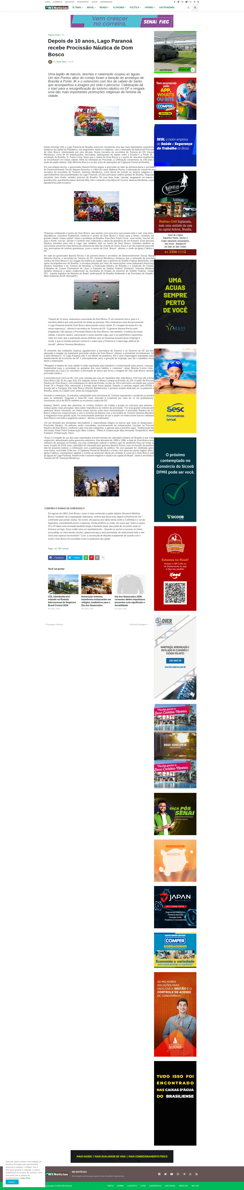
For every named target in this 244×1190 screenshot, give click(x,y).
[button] (188, 7)
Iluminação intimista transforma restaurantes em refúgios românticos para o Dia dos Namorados (96, 601)
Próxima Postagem (138, 624)
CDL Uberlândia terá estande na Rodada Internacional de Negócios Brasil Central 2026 (62, 601)
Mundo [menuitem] (103, 7)
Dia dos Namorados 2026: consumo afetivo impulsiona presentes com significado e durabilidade (130, 601)
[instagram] (182, 2)
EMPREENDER (106, 2)
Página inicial (54, 35)
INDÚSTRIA (69, 2)
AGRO (47, 2)
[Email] (97, 557)
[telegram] (194, 2)
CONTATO (132, 1186)
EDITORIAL (170, 1186)
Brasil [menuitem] (90, 7)
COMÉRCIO (57, 2)
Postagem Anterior (55, 624)
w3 (63, 35)
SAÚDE (94, 2)
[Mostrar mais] (102, 557)
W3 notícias (63, 548)
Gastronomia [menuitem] (166, 7)
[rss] (198, 2)
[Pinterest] (91, 557)
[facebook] (159, 1174)
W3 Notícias (66, 1186)
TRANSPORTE (83, 2)
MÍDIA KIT (183, 1186)
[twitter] (178, 2)
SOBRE (120, 1186)
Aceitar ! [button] (12, 1182)
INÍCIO (110, 1186)
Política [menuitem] (134, 7)
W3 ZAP (195, 1186)
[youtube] (186, 2)
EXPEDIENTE (155, 1186)
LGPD (143, 1186)
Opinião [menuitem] (149, 7)
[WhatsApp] (85, 557)
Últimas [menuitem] (76, 7)
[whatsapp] (190, 2)
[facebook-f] (174, 2)
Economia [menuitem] (118, 7)
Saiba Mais (25, 1178)
